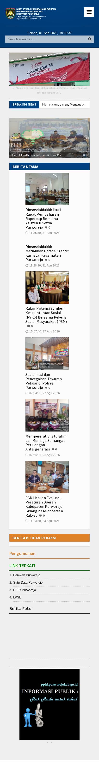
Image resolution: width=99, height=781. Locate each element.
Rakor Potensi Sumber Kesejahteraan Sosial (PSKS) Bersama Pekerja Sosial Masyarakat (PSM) (46, 315)
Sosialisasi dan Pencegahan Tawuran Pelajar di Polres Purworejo (43, 381)
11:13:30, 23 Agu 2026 (42, 521)
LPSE (17, 597)
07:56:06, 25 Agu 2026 (42, 455)
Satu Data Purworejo (28, 582)
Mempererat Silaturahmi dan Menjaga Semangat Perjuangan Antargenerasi (46, 443)
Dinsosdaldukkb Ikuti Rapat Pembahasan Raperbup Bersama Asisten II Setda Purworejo (43, 218)
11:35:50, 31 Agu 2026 (42, 233)
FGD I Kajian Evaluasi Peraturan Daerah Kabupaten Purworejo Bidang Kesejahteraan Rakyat (44, 506)
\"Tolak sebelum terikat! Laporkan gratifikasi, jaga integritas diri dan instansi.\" (49, 91)
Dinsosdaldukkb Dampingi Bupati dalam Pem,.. (37, 154)
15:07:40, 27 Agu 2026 (42, 331)
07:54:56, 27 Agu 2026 (42, 393)
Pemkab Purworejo (26, 575)
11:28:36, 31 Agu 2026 (42, 265)
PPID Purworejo (24, 590)
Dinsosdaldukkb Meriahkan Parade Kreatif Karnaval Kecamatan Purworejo (47, 253)
